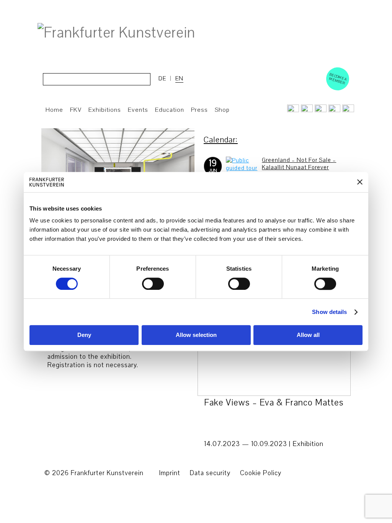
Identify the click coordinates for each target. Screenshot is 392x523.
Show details (329, 312)
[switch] (153, 284)
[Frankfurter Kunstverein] (116, 33)
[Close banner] (360, 182)
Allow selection (196, 335)
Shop (222, 110)
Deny (84, 335)
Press (199, 110)
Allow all (308, 335)
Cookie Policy (260, 473)
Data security (210, 473)
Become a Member (338, 79)
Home (54, 110)
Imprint (169, 473)
